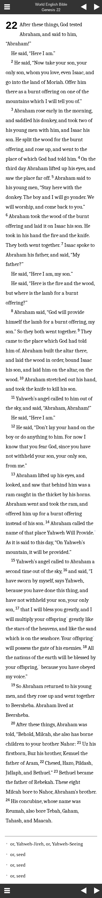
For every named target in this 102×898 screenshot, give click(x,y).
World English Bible (51, 4)
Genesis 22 (51, 10)
